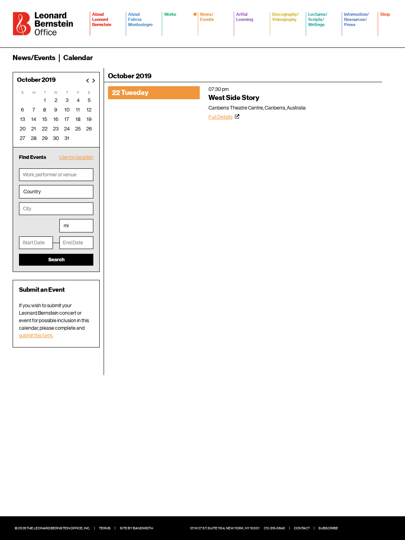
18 (78, 119)
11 (78, 110)
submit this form (35, 335)
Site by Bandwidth (136, 528)
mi (66, 225)
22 (44, 129)
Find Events (32, 157)
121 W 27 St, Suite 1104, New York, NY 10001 (224, 528)
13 (22, 119)
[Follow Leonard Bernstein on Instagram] (373, 528)
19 (89, 119)
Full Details (220, 117)
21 (33, 129)
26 (89, 129)
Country (32, 191)
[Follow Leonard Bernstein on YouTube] (384, 528)
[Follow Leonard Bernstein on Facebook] (349, 528)
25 (78, 129)
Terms (105, 528)
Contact (302, 528)
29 (45, 138)
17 (66, 119)
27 (22, 138)
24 (67, 129)
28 (34, 138)
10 (67, 110)
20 (23, 129)
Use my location (76, 157)
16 (56, 119)
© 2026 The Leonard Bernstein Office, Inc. (52, 528)
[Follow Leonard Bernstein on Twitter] (361, 528)
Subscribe (328, 528)
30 (56, 138)
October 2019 (36, 80)
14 (33, 119)
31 (66, 138)
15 (44, 119)
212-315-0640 (274, 528)
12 (89, 110)
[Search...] (387, 57)
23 (56, 129)
